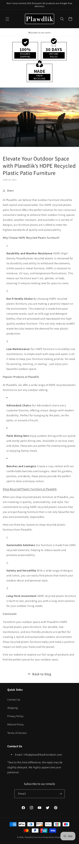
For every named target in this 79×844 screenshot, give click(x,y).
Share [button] (10, 190)
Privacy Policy (15, 716)
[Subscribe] (60, 793)
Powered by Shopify (52, 837)
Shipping (12, 707)
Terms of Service (17, 733)
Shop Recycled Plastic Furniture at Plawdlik (30, 489)
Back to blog (41, 674)
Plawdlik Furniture (34, 837)
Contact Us (13, 699)
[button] (7, 19)
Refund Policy (15, 724)
